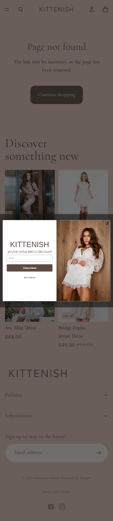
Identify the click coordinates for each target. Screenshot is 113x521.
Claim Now (29, 267)
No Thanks (29, 277)
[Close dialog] (107, 223)
